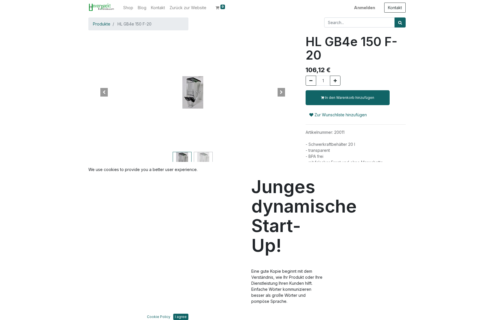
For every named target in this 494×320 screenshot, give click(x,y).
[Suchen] (400, 22)
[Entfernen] (311, 81)
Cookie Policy (158, 317)
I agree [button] (181, 317)
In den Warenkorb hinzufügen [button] (349, 97)
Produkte (101, 23)
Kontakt (395, 7)
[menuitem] (128, 7)
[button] (104, 92)
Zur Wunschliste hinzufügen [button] (340, 114)
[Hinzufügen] (335, 81)
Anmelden (364, 7)
